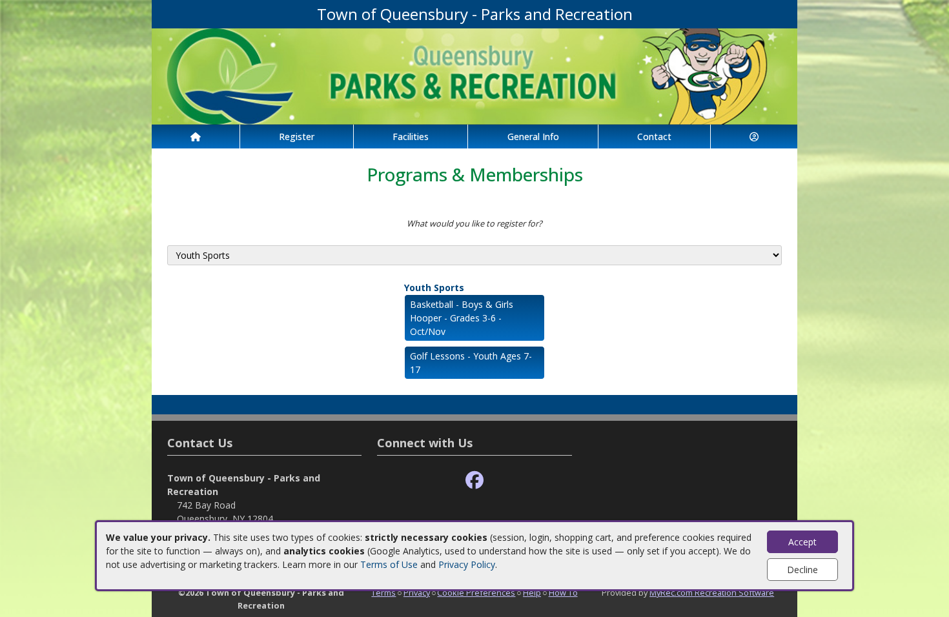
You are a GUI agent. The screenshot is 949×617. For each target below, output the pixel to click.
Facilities (411, 136)
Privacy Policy (466, 564)
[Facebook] (474, 480)
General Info (533, 136)
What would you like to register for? (474, 223)
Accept (802, 542)
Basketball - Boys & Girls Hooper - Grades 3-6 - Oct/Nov (461, 318)
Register (296, 136)
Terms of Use (389, 564)
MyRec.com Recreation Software (711, 592)
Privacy (416, 592)
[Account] (754, 136)
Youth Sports (434, 287)
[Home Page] (196, 136)
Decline (802, 569)
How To (563, 592)
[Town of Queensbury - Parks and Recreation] (474, 75)
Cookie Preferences (476, 592)
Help (532, 592)
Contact (654, 136)
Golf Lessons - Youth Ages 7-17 (471, 363)
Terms (383, 592)
